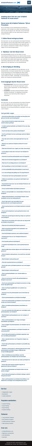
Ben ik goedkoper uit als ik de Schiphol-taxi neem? (15, 166)
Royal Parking (5, 407)
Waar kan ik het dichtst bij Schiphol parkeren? (13, 225)
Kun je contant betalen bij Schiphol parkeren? (13, 188)
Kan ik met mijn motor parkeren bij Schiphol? (13, 130)
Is (2, 126)
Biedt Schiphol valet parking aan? (10, 259)
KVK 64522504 (6, 435)
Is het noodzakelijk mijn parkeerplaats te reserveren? (15, 169)
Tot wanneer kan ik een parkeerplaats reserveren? (14, 175)
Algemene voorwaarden (8, 433)
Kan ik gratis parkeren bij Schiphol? (11, 241)
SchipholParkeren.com (7, 431)
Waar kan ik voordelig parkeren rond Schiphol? (14, 162)
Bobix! (25, 444)
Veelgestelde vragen (7, 392)
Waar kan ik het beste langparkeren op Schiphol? (14, 159)
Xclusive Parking (6, 409)
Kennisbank (5, 394)
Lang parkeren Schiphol (8, 417)
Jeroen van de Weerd (18, 444)
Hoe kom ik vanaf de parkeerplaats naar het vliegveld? (15, 156)
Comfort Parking (6, 403)
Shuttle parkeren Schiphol (8, 421)
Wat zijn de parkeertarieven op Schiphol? (12, 262)
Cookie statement (6, 396)
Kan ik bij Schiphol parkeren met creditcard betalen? (15, 233)
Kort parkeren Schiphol (7, 419)
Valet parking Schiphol (7, 423)
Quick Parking (5, 405)
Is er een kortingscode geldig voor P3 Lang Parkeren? (15, 172)
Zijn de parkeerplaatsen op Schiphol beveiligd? (14, 297)
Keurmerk (4, 437)
